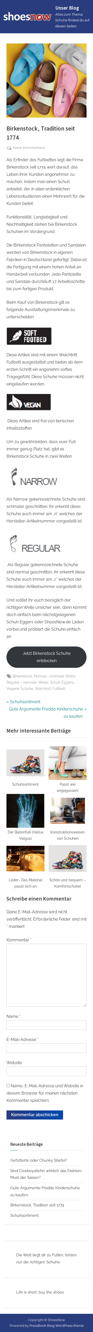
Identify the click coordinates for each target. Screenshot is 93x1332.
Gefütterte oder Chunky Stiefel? (38, 1160)
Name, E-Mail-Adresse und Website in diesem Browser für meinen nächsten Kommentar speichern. (44, 1093)
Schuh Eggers (62, 682)
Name (13, 1016)
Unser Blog (67, 8)
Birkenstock (22, 676)
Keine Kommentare (29, 148)
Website (14, 1062)
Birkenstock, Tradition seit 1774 (37, 1205)
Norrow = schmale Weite (54, 676)
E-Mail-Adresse (22, 1039)
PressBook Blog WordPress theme (56, 1326)
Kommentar (19, 939)
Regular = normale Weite (27, 682)
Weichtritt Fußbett (50, 689)
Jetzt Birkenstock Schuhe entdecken (47, 657)
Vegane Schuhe (19, 689)
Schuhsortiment (24, 1215)
